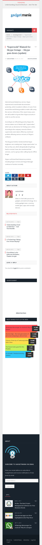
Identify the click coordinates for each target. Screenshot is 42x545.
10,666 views (32, 341)
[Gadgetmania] (21, 14)
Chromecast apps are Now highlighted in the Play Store (24, 517)
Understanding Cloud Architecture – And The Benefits (22, 5)
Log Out (33, 540)
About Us (9, 540)
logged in (16, 268)
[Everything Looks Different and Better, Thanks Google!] (13, 248)
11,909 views (36, 328)
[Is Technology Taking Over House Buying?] (13, 235)
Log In (8, 542)
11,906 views (34, 335)
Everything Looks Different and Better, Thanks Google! (13, 254)
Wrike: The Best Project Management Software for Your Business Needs (25, 505)
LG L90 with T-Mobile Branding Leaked (15, 354)
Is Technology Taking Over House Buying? (13, 240)
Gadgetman (10, 58)
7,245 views (31, 348)
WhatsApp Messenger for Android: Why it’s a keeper (19, 328)
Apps (7, 495)
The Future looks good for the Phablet (15, 348)
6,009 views (29, 354)
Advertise (26, 540)
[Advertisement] (23, 22)
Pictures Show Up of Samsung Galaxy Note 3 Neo (17, 341)
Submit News (18, 540)
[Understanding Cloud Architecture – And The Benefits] (13, 220)
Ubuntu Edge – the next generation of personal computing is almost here (17, 335)
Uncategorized (32, 58)
